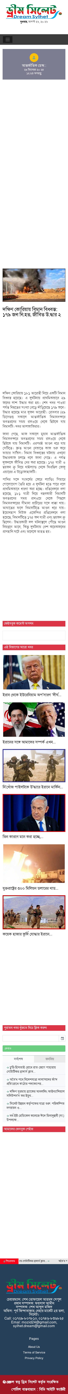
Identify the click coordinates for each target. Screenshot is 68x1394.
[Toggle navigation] (8, 39)
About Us (34, 1347)
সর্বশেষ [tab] (18, 1059)
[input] (31, 1038)
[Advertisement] (34, 112)
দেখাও (8, 1048)
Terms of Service (34, 1352)
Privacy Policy (34, 1358)
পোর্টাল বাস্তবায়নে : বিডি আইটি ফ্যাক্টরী (38, 1389)
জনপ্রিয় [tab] (50, 1059)
